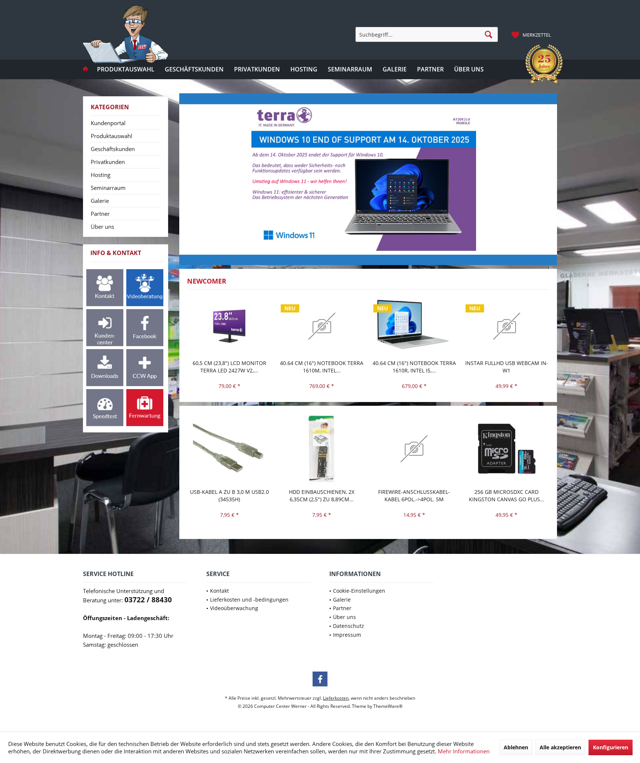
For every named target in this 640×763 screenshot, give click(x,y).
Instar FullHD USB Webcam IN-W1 (506, 366)
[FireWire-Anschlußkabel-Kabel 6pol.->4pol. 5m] (414, 449)
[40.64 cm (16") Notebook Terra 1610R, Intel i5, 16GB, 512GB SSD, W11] (414, 326)
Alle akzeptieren (560, 747)
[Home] (85, 69)
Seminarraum (108, 187)
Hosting (100, 174)
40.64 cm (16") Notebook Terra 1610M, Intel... (321, 366)
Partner (100, 213)
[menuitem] (532, 34)
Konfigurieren (610, 747)
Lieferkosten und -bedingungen (249, 599)
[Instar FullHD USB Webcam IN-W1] (506, 326)
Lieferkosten (336, 698)
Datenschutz (348, 625)
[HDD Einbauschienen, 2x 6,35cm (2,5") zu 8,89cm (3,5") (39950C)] (321, 449)
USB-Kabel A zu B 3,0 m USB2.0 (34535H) (229, 495)
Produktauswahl (111, 136)
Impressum (347, 634)
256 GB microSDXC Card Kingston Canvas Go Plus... (506, 495)
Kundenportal (108, 123)
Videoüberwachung (234, 608)
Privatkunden (108, 161)
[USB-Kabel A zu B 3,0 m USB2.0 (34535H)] (229, 449)
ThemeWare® (388, 706)
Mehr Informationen (464, 751)
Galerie (100, 200)
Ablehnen (516, 747)
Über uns (102, 226)
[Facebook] (320, 679)
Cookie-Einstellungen (359, 590)
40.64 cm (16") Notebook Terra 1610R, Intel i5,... (414, 366)
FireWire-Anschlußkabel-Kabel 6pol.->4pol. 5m (414, 495)
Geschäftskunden (113, 149)
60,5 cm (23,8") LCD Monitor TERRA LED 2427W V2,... (229, 366)
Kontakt (219, 590)
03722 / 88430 (148, 600)
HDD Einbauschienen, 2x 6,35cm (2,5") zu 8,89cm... (321, 495)
